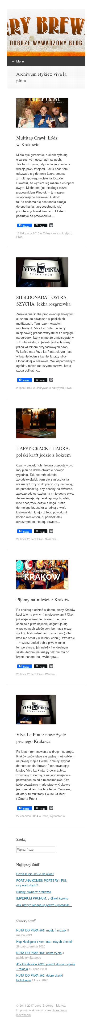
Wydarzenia (57, 816)
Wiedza (50, 674)
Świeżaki (51, 539)
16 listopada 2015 (27, 233)
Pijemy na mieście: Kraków (42, 599)
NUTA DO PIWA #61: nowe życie (39, 953)
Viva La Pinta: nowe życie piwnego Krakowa (41, 737)
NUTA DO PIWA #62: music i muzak (41, 930)
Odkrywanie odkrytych (57, 233)
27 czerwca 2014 (27, 816)
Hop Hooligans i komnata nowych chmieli (44, 941)
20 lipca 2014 (25, 674)
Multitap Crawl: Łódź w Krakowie (37, 141)
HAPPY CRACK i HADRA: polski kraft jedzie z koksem (43, 451)
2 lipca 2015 (24, 388)
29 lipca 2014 (25, 539)
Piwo (19, 237)
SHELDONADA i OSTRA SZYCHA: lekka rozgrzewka (43, 300)
